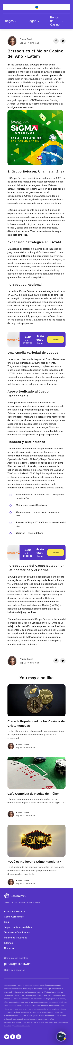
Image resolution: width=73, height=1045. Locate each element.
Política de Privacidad (15, 937)
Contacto (9, 948)
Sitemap (8, 942)
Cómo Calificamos (14, 916)
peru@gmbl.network (17, 964)
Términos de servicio (22, 1026)
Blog (6, 922)
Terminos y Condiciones (17, 932)
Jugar (56, 339)
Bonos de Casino (55, 21)
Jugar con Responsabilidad (18, 927)
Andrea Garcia (26, 39)
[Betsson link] (13, 339)
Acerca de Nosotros (14, 911)
